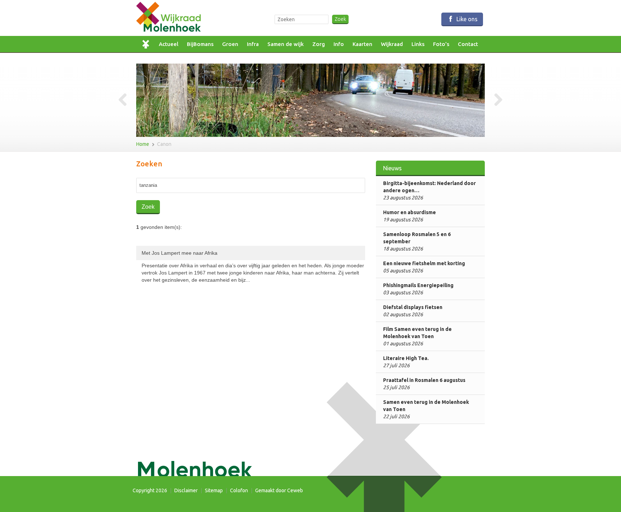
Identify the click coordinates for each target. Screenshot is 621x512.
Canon (164, 144)
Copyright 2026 (150, 490)
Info (339, 44)
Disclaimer (186, 490)
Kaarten (362, 44)
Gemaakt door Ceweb (279, 490)
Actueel (168, 44)
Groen (230, 44)
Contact (468, 44)
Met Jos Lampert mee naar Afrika (253, 266)
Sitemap (214, 490)
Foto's (441, 44)
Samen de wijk (285, 44)
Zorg (318, 44)
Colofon (239, 490)
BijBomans (200, 44)
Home (148, 44)
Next (495, 100)
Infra (253, 44)
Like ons (466, 19)
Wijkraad (392, 44)
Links (417, 44)
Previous (125, 100)
